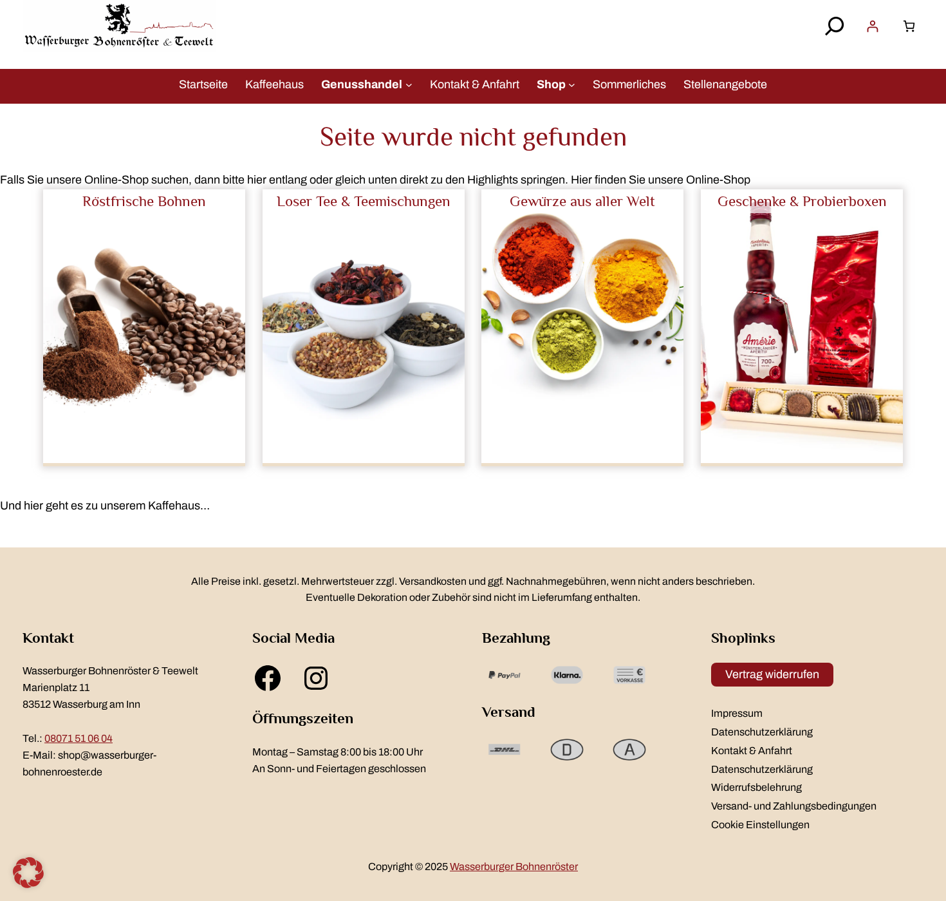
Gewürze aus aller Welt (582, 201)
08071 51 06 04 (78, 738)
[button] (28, 872)
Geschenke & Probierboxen (802, 201)
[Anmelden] (872, 26)
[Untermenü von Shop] (571, 84)
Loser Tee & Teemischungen (363, 201)
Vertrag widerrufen (772, 674)
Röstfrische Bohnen (144, 201)
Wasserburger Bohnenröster (514, 866)
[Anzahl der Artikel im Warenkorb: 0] (909, 26)
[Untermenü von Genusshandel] (409, 84)
